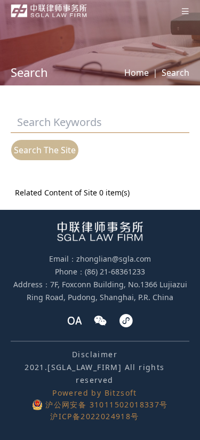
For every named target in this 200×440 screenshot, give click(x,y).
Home (136, 72)
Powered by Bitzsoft (94, 393)
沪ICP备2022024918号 (94, 416)
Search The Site (45, 150)
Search (175, 72)
